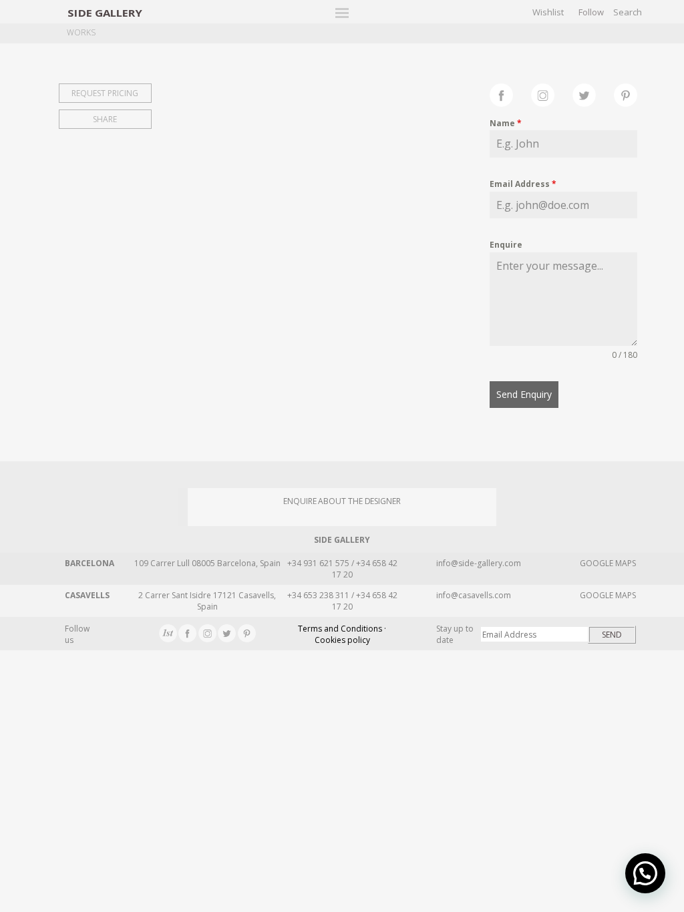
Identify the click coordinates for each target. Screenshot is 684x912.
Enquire (506, 244)
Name (506, 123)
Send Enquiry (524, 394)
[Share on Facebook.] (510, 93)
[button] (645, 873)
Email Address (523, 184)
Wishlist (548, 12)
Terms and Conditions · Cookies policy (342, 634)
